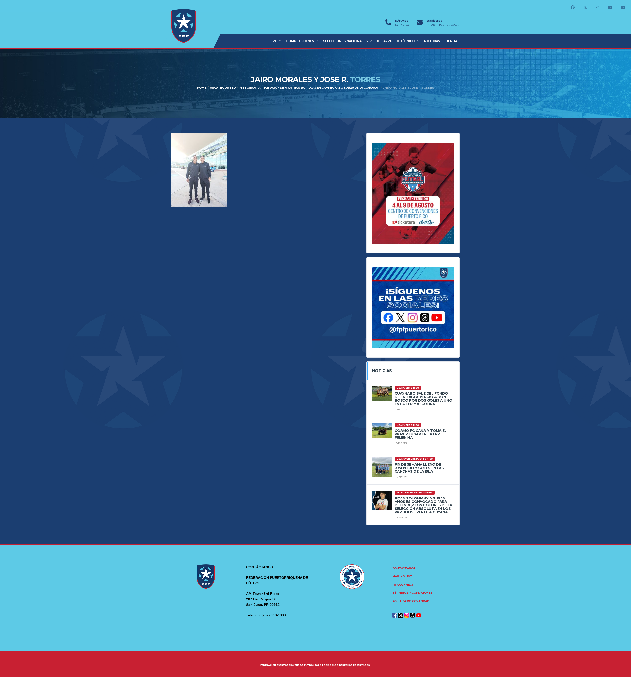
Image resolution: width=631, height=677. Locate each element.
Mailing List (402, 576)
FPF (274, 41)
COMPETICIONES (300, 41)
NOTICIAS (432, 41)
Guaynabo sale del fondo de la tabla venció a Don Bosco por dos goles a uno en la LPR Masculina (423, 398)
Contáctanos (404, 568)
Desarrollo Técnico (396, 41)
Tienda (451, 41)
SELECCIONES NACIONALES (345, 41)
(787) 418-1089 (402, 25)
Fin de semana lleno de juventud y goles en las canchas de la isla (419, 468)
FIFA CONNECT (403, 584)
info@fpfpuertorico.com (443, 25)
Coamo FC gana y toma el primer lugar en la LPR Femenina (421, 434)
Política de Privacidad (410, 601)
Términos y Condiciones (412, 592)
